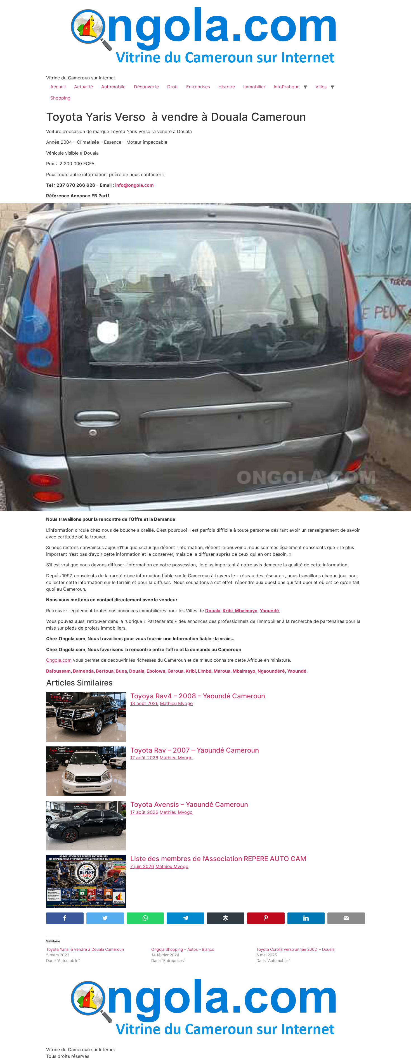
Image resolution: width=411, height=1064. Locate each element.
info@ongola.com (134, 185)
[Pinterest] (266, 918)
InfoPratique (286, 86)
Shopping (60, 98)
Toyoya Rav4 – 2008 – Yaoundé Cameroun (197, 696)
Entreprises (198, 86)
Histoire (226, 86)
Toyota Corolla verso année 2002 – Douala (295, 949)
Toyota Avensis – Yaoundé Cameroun (189, 804)
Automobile (113, 86)
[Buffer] (225, 918)
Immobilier (254, 86)
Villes (321, 86)
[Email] (346, 918)
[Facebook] (65, 918)
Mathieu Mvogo (176, 703)
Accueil (58, 86)
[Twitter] (105, 918)
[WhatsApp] (145, 918)
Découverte (146, 86)
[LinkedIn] (306, 918)
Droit (172, 86)
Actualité (83, 86)
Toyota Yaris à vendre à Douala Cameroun (85, 949)
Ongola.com (59, 660)
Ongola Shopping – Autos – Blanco (182, 949)
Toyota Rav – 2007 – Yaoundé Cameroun (194, 750)
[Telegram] (185, 918)
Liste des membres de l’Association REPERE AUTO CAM (218, 859)
